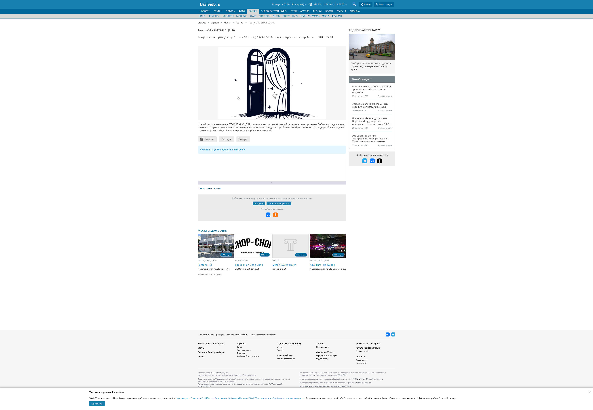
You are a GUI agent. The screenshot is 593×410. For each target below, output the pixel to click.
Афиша (215, 22)
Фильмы (337, 16)
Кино (202, 16)
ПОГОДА (230, 11)
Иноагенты (361, 363)
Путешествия (322, 347)
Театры (240, 22)
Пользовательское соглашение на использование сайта (325, 386)
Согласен (97, 404)
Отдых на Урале (325, 352)
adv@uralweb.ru (376, 379)
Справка (360, 356)
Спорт (286, 16)
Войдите (258, 203)
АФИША (253, 11)
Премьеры (213, 16)
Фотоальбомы (284, 355)
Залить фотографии (286, 358)
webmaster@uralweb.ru (263, 334)
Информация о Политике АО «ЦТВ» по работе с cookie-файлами (206, 398)
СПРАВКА (355, 11)
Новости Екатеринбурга (211, 343)
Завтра (243, 139)
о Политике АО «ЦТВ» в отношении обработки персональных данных (271, 398)
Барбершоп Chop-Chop (249, 265)
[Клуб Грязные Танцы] (328, 246)
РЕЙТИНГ (341, 11)
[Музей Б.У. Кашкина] (290, 246)
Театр (253, 16)
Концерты (228, 16)
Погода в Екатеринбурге (211, 352)
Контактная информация (211, 334)
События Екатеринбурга (248, 356)
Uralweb (202, 22)
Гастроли (241, 16)
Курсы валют (361, 360)
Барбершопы (241, 260)
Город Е (280, 350)
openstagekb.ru (286, 37)
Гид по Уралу (322, 358)
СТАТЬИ (218, 11)
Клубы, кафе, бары (207, 260)
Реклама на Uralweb (237, 334)
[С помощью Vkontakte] (268, 214)
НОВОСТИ (205, 11)
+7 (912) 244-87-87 (359, 379)
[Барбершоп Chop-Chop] (253, 246)
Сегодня (226, 139)
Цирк (295, 16)
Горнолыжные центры (326, 355)
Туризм (320, 343)
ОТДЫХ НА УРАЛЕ (300, 11)
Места (325, 16)
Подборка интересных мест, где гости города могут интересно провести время (371, 66)
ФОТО (242, 11)
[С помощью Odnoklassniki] (275, 214)
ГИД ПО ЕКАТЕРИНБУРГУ (274, 11)
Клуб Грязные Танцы (322, 265)
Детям (276, 16)
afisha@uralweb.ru (363, 382)
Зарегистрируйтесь (278, 203)
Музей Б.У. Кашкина (284, 265)
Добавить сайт (362, 351)
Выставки (264, 16)
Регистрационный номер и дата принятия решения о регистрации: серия (240, 385)
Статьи (201, 347)
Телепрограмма (310, 16)
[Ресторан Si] (216, 246)
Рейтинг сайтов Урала (368, 343)
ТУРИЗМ (317, 11)
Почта (201, 356)
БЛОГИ (329, 11)
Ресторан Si (205, 265)
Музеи (275, 260)
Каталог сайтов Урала (368, 347)
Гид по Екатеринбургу (364, 30)
